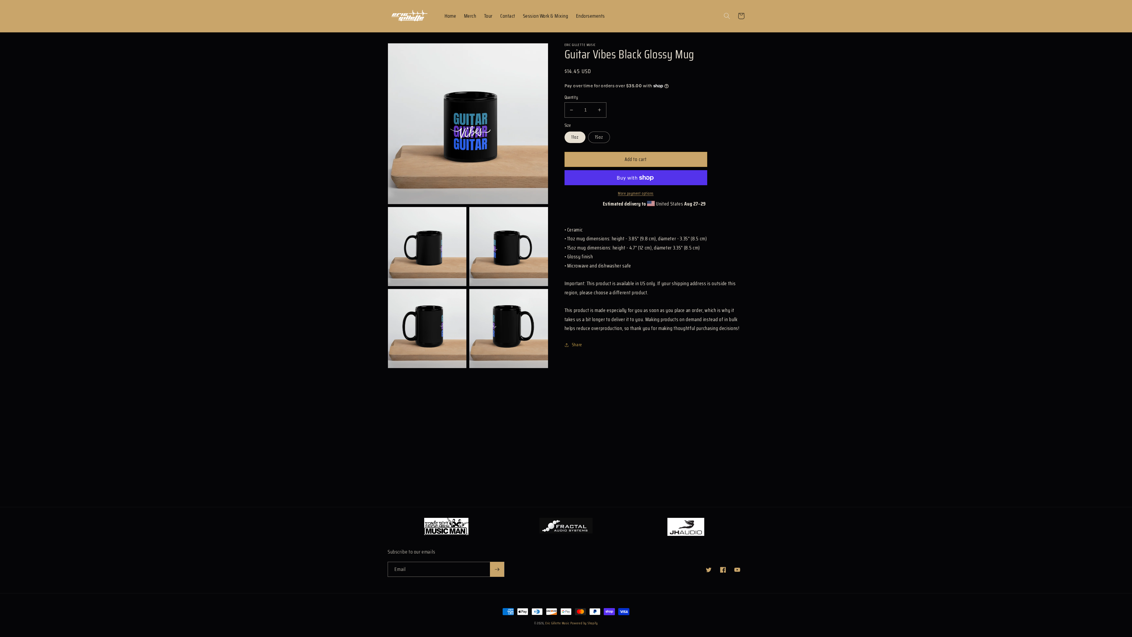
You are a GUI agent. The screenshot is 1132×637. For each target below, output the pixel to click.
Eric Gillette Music (557, 623)
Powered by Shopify (584, 623)
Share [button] (577, 344)
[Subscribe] (497, 569)
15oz (599, 137)
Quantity (571, 97)
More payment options (636, 193)
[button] (727, 16)
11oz (575, 137)
